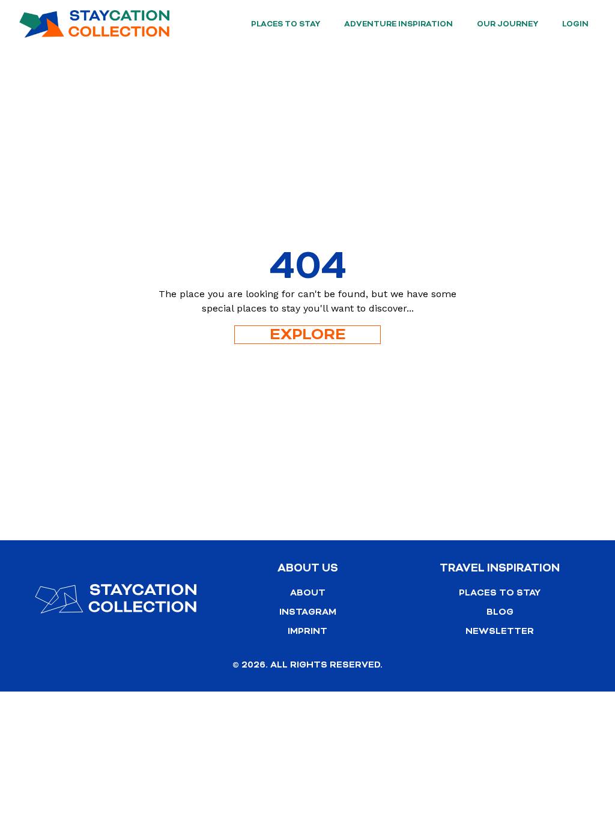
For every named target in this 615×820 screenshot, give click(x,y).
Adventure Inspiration (398, 24)
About (308, 592)
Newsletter (499, 631)
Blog (500, 612)
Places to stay (285, 24)
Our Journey (507, 24)
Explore (308, 334)
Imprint (307, 631)
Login (575, 24)
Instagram (307, 612)
